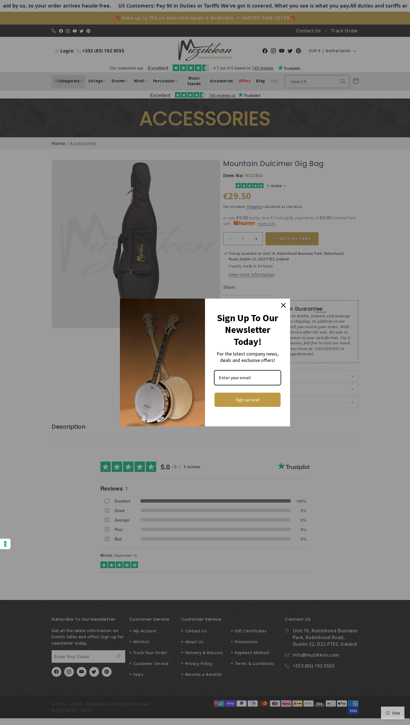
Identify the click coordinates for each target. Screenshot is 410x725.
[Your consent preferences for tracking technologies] (5, 544)
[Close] (283, 305)
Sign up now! (248, 399)
